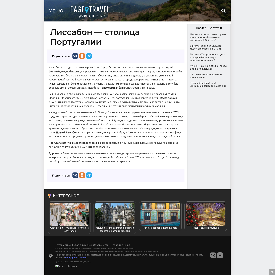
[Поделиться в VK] (75, 59)
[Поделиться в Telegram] (89, 59)
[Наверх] (272, 271)
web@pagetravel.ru (76, 257)
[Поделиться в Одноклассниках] (82, 59)
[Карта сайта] (51, 256)
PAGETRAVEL (90, 9)
